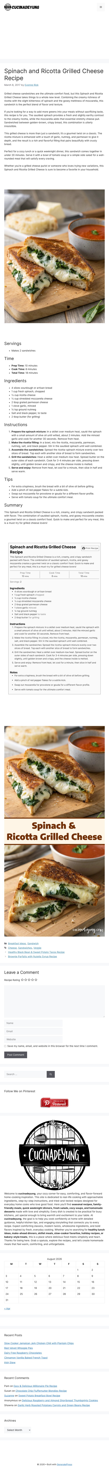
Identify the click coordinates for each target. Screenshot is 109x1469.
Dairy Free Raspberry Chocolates (23, 1352)
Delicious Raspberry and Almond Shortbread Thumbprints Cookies (60, 1400)
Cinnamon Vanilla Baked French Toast (26, 1357)
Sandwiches (25, 947)
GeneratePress (64, 1464)
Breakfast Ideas (17, 943)
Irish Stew (9, 1362)
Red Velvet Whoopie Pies (18, 1348)
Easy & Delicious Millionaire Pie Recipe (35, 1386)
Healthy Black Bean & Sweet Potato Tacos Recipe (36, 952)
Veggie (37, 947)
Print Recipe (91, 548)
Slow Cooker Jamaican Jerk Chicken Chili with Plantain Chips (39, 1343)
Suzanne (9, 1395)
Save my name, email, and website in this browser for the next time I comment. (52, 1046)
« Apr (7, 1308)
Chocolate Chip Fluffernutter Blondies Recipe (41, 1390)
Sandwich (33, 943)
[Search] (51, 1074)
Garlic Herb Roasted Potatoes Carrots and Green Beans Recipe (54, 1405)
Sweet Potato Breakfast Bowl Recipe (39, 1395)
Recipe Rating (12, 980)
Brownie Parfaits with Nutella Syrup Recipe (32, 956)
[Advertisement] (54, 39)
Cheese (12, 947)
